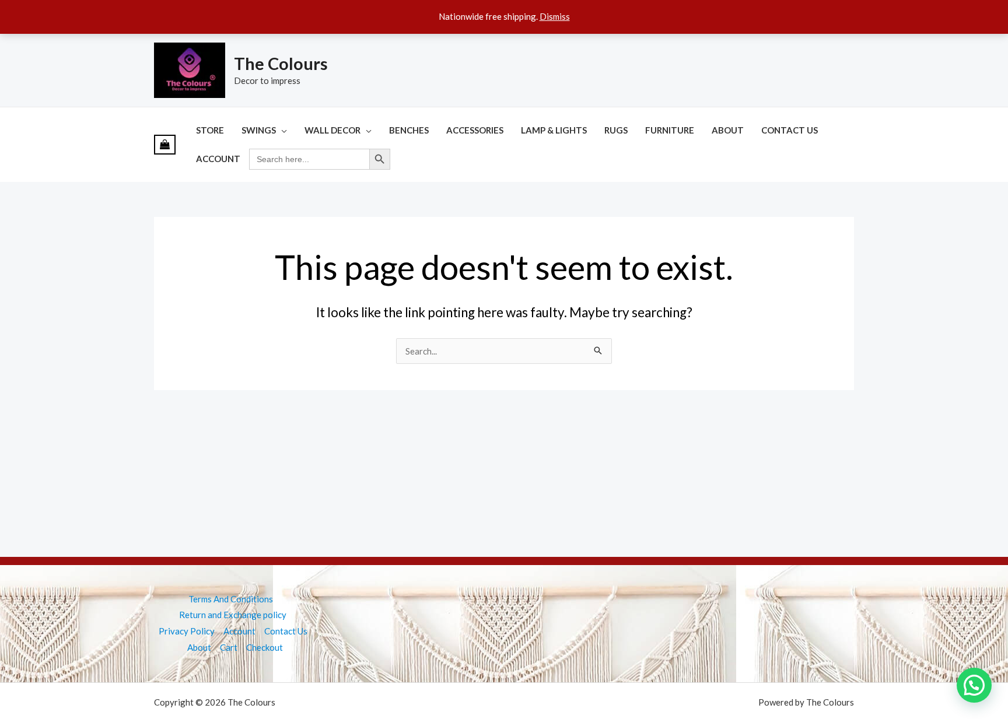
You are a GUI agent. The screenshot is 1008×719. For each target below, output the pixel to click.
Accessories (474, 130)
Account (218, 158)
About (728, 130)
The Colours (281, 63)
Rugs (616, 130)
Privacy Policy (187, 631)
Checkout (264, 647)
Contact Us (789, 130)
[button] (974, 685)
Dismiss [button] (555, 16)
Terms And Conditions (230, 599)
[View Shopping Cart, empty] (165, 145)
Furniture (669, 130)
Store (210, 130)
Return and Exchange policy (232, 614)
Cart (228, 647)
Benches (409, 130)
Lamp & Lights (554, 130)
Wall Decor (332, 130)
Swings (259, 130)
